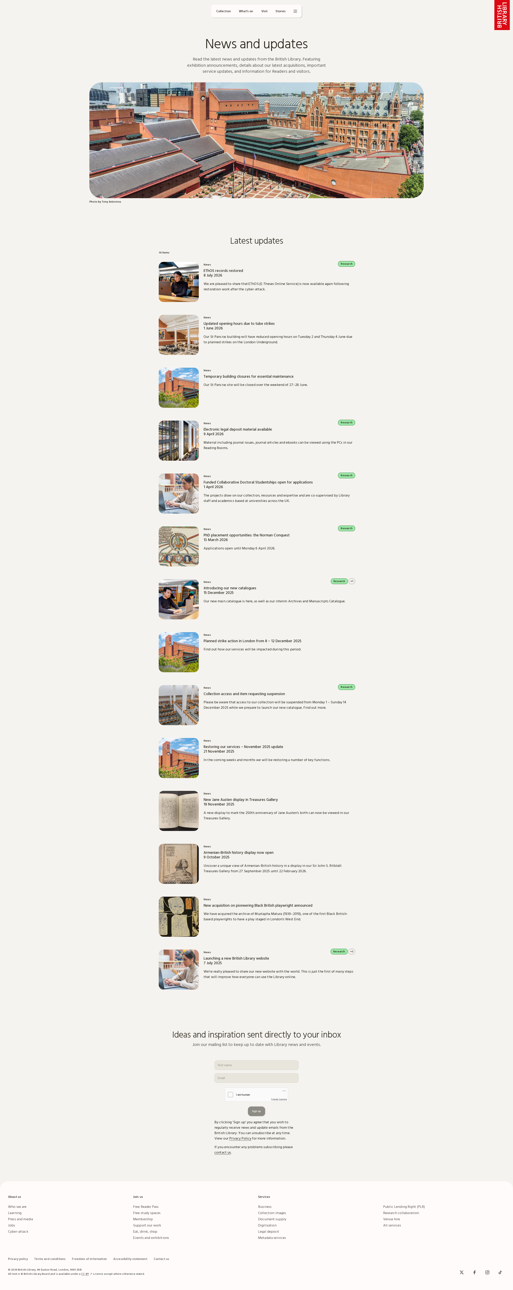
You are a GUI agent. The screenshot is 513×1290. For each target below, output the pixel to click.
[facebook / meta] (474, 1272)
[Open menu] (295, 11)
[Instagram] (487, 1272)
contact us (222, 1152)
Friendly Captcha (279, 1099)
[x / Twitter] (462, 1272)
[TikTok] (500, 1272)
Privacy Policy (240, 1138)
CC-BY (85, 1274)
